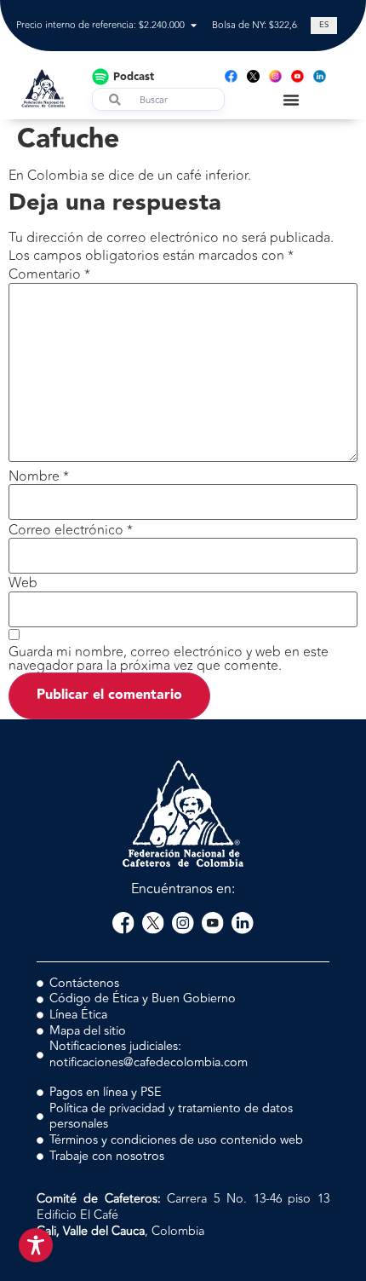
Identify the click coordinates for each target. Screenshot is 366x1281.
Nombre (39, 476)
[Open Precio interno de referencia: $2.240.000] (193, 26)
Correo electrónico (71, 530)
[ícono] (253, 76)
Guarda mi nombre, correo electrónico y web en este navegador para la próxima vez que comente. (169, 658)
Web (23, 583)
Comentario (49, 274)
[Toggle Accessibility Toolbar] (35, 1245)
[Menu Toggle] (291, 99)
